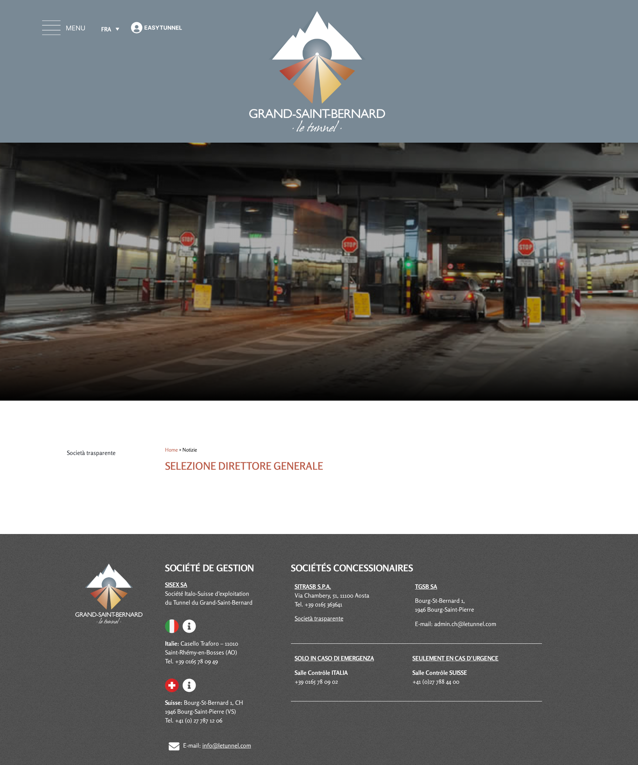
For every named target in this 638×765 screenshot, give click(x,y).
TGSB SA (426, 586)
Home (171, 450)
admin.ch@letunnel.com (465, 624)
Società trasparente (91, 452)
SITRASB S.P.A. (313, 586)
